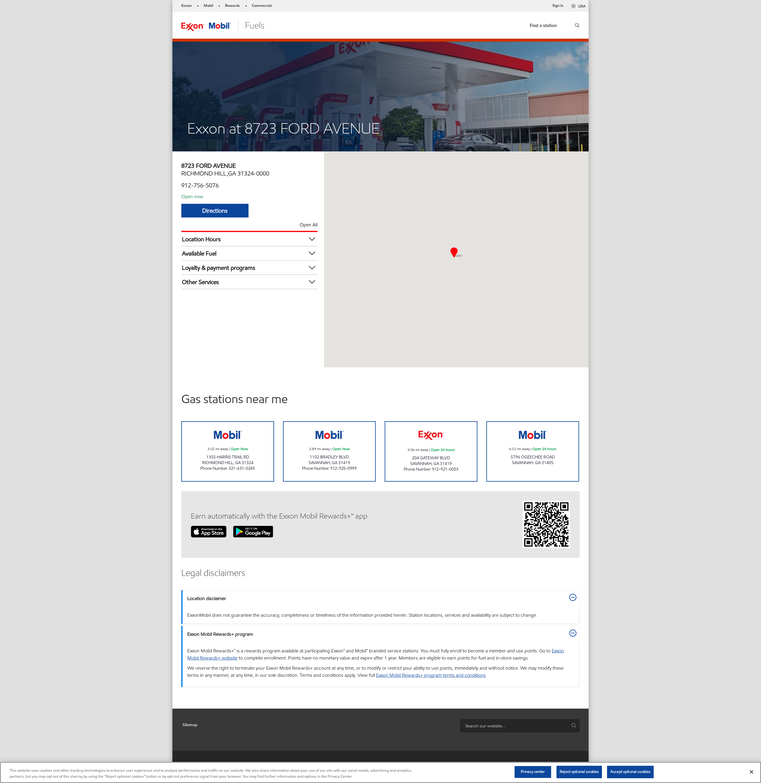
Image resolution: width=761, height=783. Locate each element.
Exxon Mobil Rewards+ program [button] (220, 634)
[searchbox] (514, 725)
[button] (577, 25)
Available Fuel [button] (199, 253)
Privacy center (533, 771)
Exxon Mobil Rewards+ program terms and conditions (431, 675)
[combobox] (520, 725)
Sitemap (190, 725)
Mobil (208, 5)
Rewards (232, 5)
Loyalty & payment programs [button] (218, 268)
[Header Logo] (222, 25)
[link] (543, 24)
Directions (215, 210)
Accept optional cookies (630, 771)
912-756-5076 (200, 185)
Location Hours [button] (201, 239)
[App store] (209, 531)
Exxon (186, 5)
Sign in (557, 5)
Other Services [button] (200, 282)
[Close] (751, 771)
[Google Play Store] (253, 531)
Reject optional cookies (579, 771)
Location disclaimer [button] (206, 598)
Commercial (262, 5)
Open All (308, 225)
